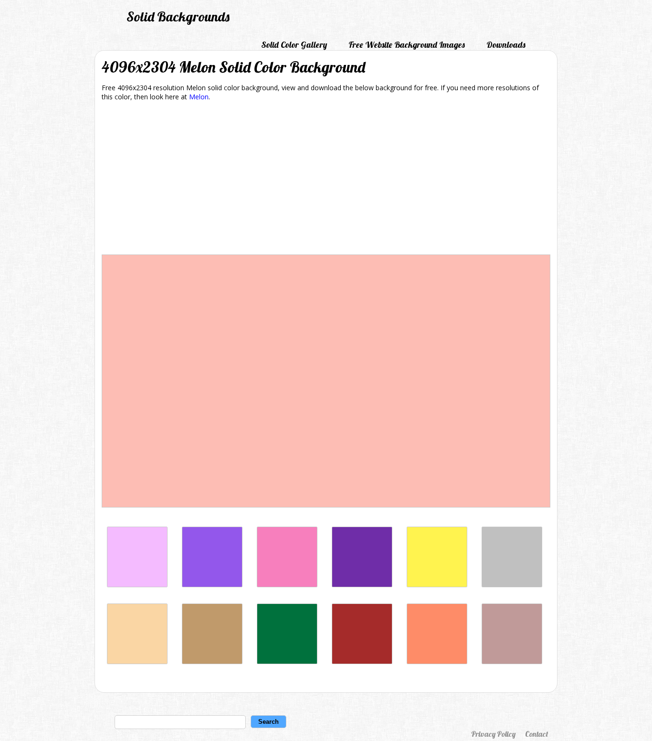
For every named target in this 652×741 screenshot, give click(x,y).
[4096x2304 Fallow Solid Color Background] (212, 661)
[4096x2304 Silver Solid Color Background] (512, 584)
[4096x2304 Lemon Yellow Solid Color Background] (437, 584)
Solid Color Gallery (294, 44)
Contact (536, 734)
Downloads (506, 44)
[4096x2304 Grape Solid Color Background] (362, 584)
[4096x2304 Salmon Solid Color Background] (437, 661)
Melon (199, 96)
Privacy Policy (493, 734)
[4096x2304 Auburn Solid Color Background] (362, 661)
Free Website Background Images (406, 44)
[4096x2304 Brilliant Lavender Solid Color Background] (137, 584)
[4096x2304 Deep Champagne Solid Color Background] (137, 661)
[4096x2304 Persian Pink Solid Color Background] (287, 584)
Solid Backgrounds (178, 16)
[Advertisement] (326, 179)
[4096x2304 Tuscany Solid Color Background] (512, 661)
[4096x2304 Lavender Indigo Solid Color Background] (212, 584)
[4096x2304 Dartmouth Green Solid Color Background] (287, 661)
